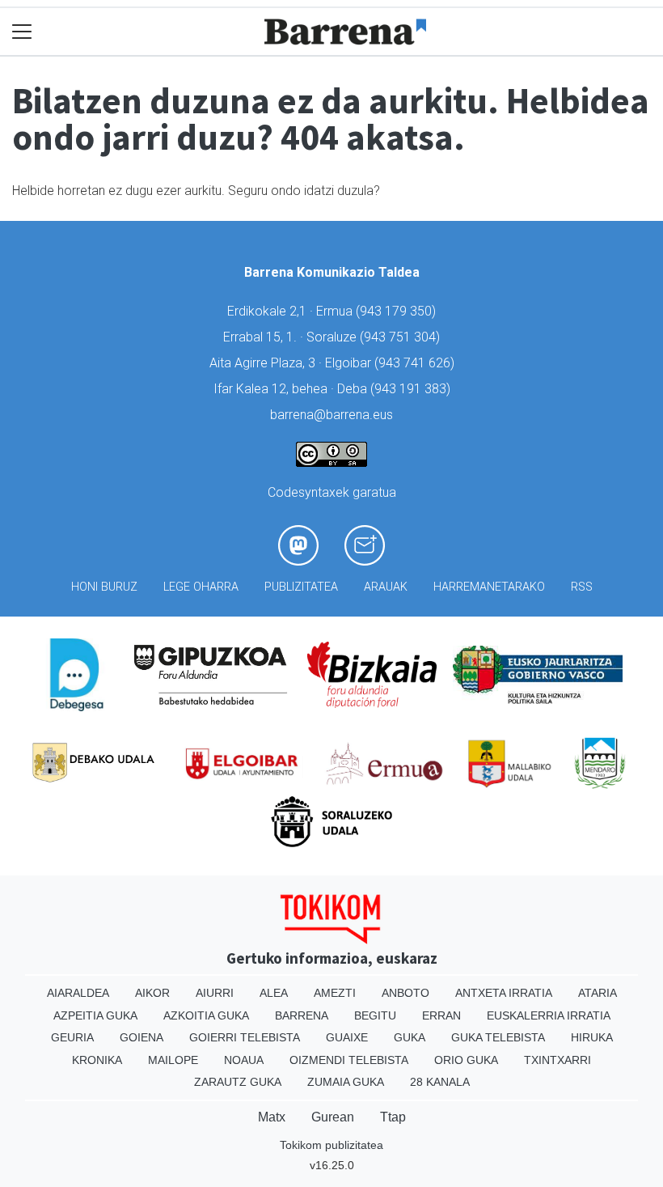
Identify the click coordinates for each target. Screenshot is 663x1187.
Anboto (405, 992)
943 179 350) (398, 311)
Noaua (244, 1059)
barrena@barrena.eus (331, 414)
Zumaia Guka (345, 1081)
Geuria (72, 1037)
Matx (271, 1117)
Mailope (173, 1059)
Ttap (393, 1117)
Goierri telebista (244, 1037)
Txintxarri (557, 1059)
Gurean (332, 1117)
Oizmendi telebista (348, 1059)
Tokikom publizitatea (331, 1144)
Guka (409, 1037)
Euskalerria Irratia (548, 1015)
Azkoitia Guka (206, 1015)
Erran (441, 1015)
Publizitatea (301, 587)
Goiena (141, 1037)
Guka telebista (498, 1037)
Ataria (597, 992)
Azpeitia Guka (95, 1015)
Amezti (335, 992)
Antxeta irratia (503, 992)
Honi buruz (104, 587)
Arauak (386, 587)
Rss (582, 587)
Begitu (375, 1015)
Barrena (301, 1015)
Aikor (152, 992)
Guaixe (347, 1037)
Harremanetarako (489, 587)
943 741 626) (416, 363)
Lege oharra (201, 587)
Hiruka (592, 1037)
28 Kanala (440, 1081)
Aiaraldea (78, 992)
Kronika (97, 1059)
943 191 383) (412, 388)
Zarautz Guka (237, 1081)
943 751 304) (402, 337)
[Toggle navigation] (22, 32)
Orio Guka (466, 1059)
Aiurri (215, 992)
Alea (274, 992)
